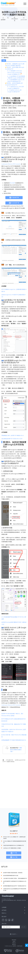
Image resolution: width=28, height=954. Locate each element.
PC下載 (15, 853)
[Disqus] (14, 786)
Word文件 (12, 183)
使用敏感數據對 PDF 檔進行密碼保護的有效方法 (13, 740)
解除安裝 (14, 944)
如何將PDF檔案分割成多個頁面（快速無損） (13, 872)
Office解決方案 (14, 19)
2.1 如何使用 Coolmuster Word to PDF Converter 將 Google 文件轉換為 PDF (14, 72)
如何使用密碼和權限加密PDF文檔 (10, 875)
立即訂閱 (23, 927)
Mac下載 (14, 857)
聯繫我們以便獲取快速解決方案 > (16, 749)
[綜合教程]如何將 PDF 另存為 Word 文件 (11, 438)
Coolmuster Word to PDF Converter (11, 164)
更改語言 (14, 934)
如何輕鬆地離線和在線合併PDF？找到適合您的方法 (14, 886)
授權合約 (14, 942)
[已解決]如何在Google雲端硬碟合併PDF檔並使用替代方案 (14, 889)
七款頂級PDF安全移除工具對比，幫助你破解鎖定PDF (15, 878)
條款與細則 (14, 939)
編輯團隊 (3, 19)
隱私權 (14, 941)
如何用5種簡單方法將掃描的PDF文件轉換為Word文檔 (14, 882)
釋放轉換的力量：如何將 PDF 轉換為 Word (12, 435)
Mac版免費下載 (15, 203)
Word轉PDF (14, 831)
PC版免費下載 (15, 197)
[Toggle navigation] (25, 4)
